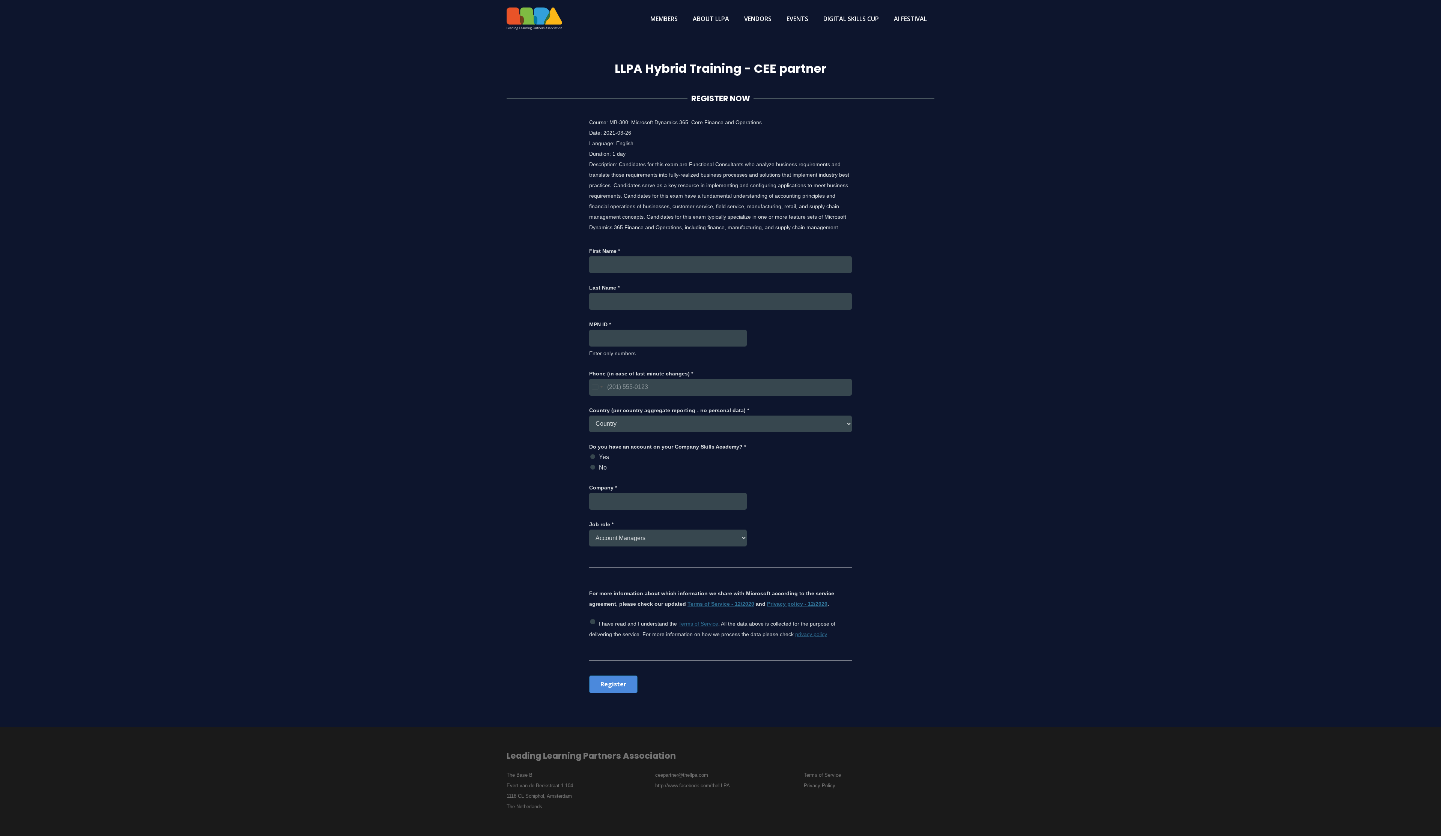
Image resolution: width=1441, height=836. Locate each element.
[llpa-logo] (534, 19)
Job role (601, 524)
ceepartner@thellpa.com (681, 775)
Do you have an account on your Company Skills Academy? (667, 447)
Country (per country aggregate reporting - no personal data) (669, 410)
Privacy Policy (819, 785)
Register (613, 684)
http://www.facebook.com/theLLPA (692, 785)
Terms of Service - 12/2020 (720, 604)
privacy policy (811, 634)
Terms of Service (698, 624)
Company (603, 488)
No (603, 467)
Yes (604, 457)
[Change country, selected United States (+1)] (597, 387)
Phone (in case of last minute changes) (641, 374)
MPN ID (600, 324)
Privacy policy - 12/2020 (797, 604)
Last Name (604, 288)
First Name (604, 251)
